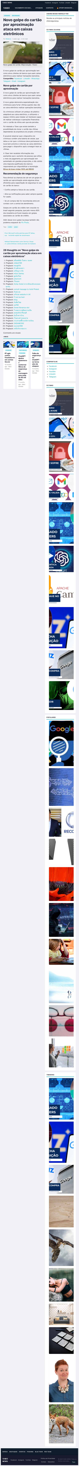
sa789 (16, 305)
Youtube (52, 371)
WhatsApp (35, 78)
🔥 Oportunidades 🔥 (65, 8)
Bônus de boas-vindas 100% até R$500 (18, 169)
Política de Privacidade (48, 1458)
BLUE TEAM (39, 1451)
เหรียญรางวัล (18, 271)
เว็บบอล (16, 281)
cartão (10, 227)
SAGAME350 (19, 323)
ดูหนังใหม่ (17, 276)
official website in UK (22, 294)
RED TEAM (47, 1451)
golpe (15, 227)
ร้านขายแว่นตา (19, 297)
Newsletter (51, 1462)
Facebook (48, 2)
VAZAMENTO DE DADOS (24, 8)
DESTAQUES (16, 15)
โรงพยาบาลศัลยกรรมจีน (23, 310)
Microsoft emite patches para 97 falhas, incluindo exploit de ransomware (20, 234)
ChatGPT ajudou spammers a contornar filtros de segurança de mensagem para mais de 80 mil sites (22, 368)
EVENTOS (22, 1451)
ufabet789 (18, 263)
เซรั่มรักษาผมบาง (20, 329)
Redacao (8, 39)
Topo (73, 1462)
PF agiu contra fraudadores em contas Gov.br (10, 357)
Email (14, 81)
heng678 (17, 266)
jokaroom (17, 279)
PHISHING (22, 353)
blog (15, 300)
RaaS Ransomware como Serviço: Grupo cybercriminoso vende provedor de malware (20, 243)
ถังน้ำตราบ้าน (19, 315)
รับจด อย (17, 292)
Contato (43, 1462)
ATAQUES (39, 8)
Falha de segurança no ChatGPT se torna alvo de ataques (36, 359)
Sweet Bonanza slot (21, 308)
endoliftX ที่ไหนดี (20, 313)
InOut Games (19, 273)
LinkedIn (67, 2)
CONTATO (49, 8)
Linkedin (52, 374)
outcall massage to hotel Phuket (26, 289)
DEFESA (5, 1451)
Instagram (55, 2)
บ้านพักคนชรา (19, 268)
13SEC (6, 8)
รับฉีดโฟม (17, 302)
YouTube (61, 2)
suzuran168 (18, 326)
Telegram (74, 2)
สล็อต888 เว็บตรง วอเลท (23, 260)
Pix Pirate (25, 222)
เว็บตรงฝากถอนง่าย (21, 318)
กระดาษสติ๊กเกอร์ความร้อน (24, 321)
